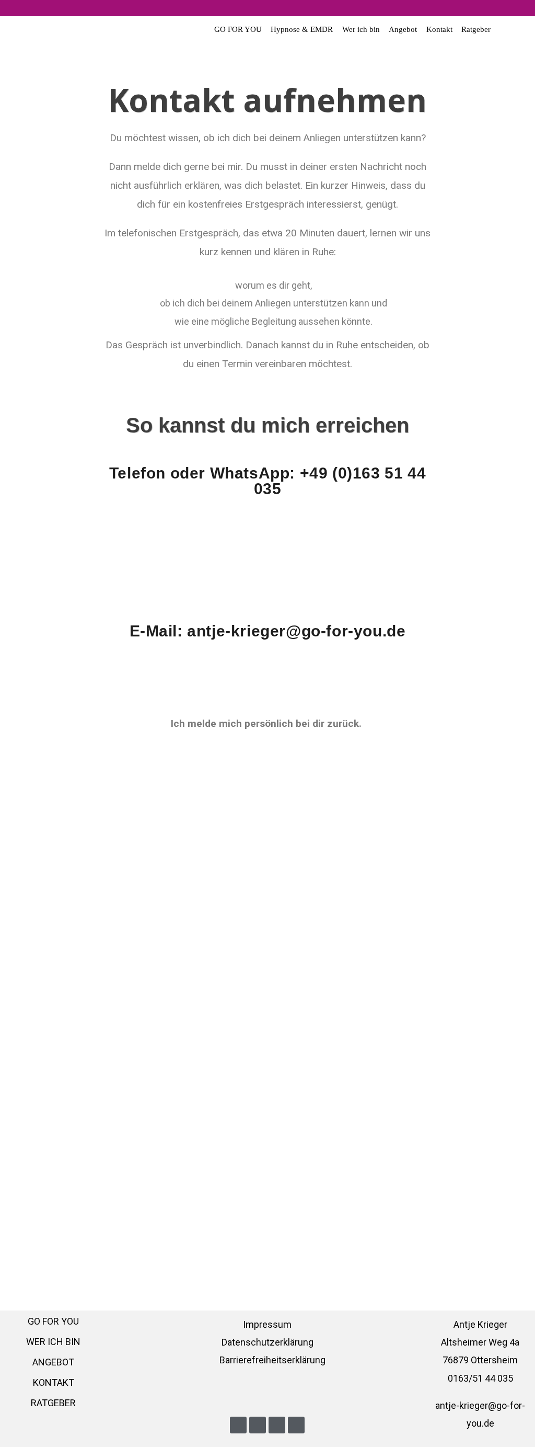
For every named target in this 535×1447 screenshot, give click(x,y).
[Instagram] (277, 1425)
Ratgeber (476, 29)
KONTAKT (53, 1382)
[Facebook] (257, 1425)
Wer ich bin (361, 29)
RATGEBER (53, 1402)
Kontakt (439, 29)
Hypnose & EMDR (302, 29)
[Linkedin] (238, 1425)
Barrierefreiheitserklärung (272, 1359)
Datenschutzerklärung (267, 1342)
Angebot (403, 29)
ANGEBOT (53, 1362)
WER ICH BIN (53, 1341)
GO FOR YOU (238, 29)
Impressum (267, 1324)
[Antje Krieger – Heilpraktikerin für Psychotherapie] (30, 37)
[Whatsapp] (296, 1425)
